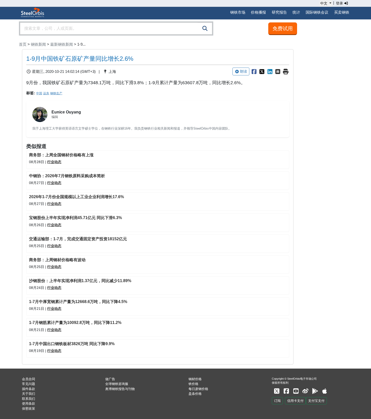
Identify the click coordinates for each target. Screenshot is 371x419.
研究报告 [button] (279, 12)
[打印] (285, 71)
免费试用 (283, 28)
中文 (323, 3)
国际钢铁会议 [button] (317, 12)
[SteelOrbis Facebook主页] (286, 391)
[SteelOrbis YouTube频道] (296, 391)
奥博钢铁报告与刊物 (120, 389)
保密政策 (28, 408)
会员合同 (28, 379)
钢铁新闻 (38, 44)
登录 (340, 3)
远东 (46, 93)
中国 (39, 93)
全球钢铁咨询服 (116, 384)
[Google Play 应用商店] (315, 391)
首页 (22, 44)
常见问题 (28, 384)
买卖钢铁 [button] (341, 12)
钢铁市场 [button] (237, 12)
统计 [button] (296, 12)
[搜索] (205, 28)
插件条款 (28, 389)
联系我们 (28, 399)
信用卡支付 (295, 401)
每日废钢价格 (198, 389)
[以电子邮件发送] (277, 71)
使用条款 (28, 403)
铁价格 (193, 384)
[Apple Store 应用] (324, 391)
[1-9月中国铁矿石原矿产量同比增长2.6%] (253, 71)
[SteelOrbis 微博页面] (305, 391)
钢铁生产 (56, 93)
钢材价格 (195, 379)
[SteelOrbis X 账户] (276, 391)
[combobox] (116, 28)
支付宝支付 (316, 401)
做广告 (110, 379)
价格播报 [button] (258, 12)
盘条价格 (195, 394)
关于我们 (28, 394)
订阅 (277, 401)
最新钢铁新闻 (61, 44)
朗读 (243, 71)
